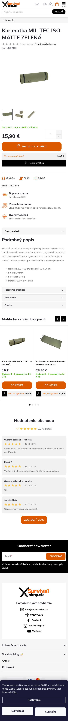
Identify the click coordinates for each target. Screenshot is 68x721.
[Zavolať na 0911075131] (45, 4)
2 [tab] (32, 405)
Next (63, 319)
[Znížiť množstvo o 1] (58, 136)
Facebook (36, 620)
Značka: (10, 185)
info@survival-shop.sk (36, 609)
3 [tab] (35, 405)
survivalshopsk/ (36, 625)
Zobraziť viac (34, 520)
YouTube (36, 631)
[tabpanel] (17, 362)
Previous (57, 319)
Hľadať (59, 11)
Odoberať (55, 556)
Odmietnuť (17, 711)
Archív (5, 661)
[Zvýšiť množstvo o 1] (58, 132)
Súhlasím (50, 712)
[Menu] (64, 4)
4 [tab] (38, 405)
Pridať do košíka (34, 146)
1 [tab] (30, 405)
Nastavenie (34, 700)
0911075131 (36, 614)
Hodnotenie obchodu (34, 420)
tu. (15, 692)
